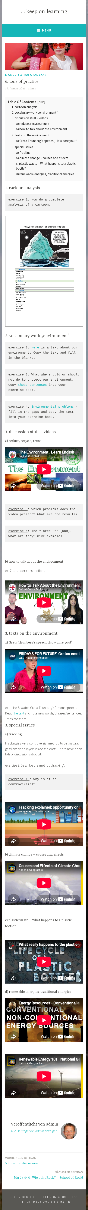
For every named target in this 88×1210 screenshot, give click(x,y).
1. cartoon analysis (24, 107)
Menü (46, 30)
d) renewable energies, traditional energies (45, 174)
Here (35, 348)
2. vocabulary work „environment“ (35, 112)
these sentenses (32, 385)
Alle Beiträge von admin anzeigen (34, 1131)
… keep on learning (44, 12)
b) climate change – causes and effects (42, 158)
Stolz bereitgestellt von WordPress (44, 1197)
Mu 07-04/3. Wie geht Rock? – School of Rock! (48, 1175)
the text (18, 713)
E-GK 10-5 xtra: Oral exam (26, 75)
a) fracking (23, 153)
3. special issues (22, 147)
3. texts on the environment (31, 135)
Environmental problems (52, 407)
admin (32, 88)
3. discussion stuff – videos (30, 118)
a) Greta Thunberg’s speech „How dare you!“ (46, 141)
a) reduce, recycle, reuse (32, 124)
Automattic (61, 1202)
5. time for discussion (21, 1160)
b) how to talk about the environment (41, 129)
